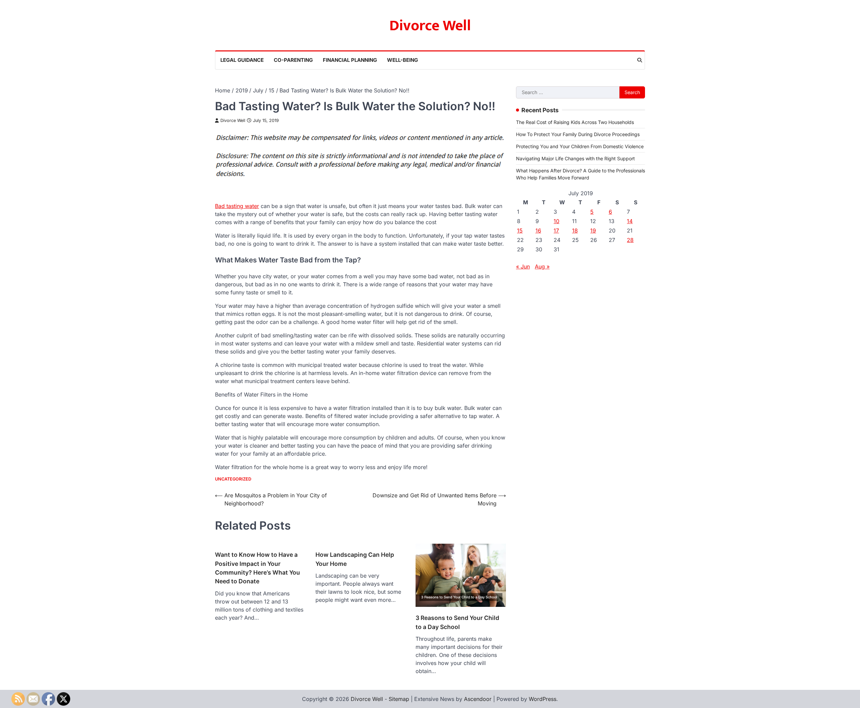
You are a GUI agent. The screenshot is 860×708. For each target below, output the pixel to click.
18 (575, 230)
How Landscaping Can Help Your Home (354, 559)
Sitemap (399, 699)
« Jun (523, 266)
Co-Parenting (293, 60)
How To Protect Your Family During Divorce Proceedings (578, 134)
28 (630, 239)
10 (556, 220)
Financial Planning (350, 60)
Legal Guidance (242, 60)
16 (538, 230)
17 (556, 230)
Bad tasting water (237, 206)
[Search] (640, 60)
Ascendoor (477, 699)
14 (630, 220)
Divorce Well (430, 25)
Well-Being (402, 60)
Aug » (542, 266)
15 (520, 230)
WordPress (542, 699)
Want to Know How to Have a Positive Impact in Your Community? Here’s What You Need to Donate (257, 568)
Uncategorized (233, 479)
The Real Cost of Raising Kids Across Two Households (575, 122)
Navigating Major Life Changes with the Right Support (575, 158)
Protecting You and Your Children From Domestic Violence (580, 146)
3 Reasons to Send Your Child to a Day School (457, 622)
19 (593, 230)
